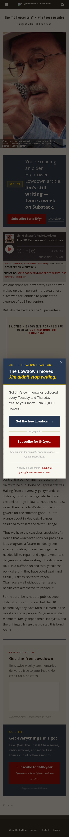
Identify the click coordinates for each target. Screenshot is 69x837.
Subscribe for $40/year (34, 441)
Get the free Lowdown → (34, 421)
